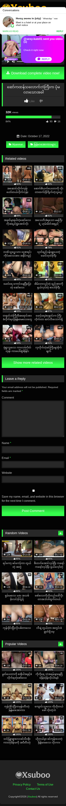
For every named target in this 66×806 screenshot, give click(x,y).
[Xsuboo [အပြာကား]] (33, 775)
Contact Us (33, 788)
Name (6, 443)
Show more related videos (33, 362)
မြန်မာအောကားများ (45, 144)
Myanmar (17, 144)
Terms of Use (45, 784)
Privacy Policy (22, 784)
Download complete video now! (35, 73)
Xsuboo (32, 796)
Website (7, 472)
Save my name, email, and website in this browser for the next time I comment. (33, 498)
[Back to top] (55, 795)
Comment (8, 397)
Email (6, 457)
